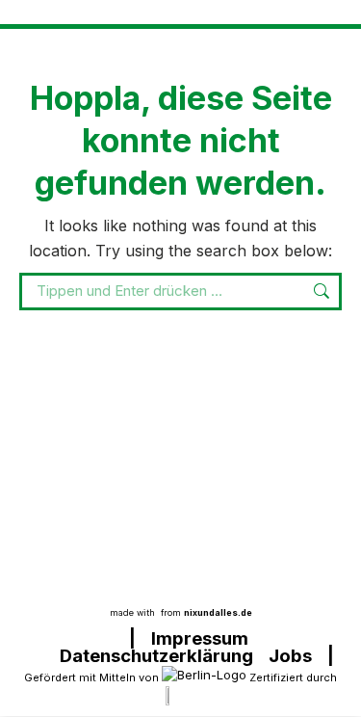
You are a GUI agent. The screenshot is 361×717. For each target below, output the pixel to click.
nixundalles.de (218, 612)
